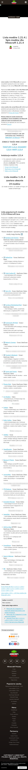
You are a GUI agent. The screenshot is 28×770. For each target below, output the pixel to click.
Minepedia (14, 725)
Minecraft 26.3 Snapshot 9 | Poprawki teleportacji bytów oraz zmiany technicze (15, 610)
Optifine (5, 435)
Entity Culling (7, 420)
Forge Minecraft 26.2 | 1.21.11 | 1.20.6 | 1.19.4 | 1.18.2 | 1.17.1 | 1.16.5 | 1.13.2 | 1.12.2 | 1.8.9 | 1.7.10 (12, 588)
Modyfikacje (14, 710)
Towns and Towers (11, 371)
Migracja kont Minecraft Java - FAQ (14, 686)
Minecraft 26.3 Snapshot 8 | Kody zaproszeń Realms (15, 615)
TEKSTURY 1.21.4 (10, 147)
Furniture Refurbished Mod (13, 305)
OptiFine (14, 703)
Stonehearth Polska (14, 738)
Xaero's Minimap (8, 556)
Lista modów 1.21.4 (14, 688)
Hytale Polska (14, 736)
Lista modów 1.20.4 (14, 690)
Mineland (14, 733)
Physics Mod (7, 384)
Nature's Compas (10, 342)
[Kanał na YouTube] (17, 661)
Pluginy (14, 718)
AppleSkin (6, 514)
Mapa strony (14, 680)
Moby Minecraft (14, 727)
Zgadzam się (22, 767)
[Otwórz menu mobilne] (2, 2)
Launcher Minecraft (14, 699)
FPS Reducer (7, 489)
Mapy (14, 712)
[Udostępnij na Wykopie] (18, 644)
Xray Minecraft (14, 693)
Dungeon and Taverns (12, 238)
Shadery (14, 716)
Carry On (8, 291)
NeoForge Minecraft (14, 695)
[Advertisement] (14, 65)
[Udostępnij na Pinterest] (15, 644)
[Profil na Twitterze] (11, 661)
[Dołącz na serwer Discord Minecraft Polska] (25, 2)
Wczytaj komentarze (7, 630)
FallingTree (8, 257)
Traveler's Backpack (11, 355)
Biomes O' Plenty (8, 460)
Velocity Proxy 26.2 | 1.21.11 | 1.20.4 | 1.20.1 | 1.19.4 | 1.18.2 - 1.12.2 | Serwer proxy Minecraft (15, 620)
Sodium (5, 407)
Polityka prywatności (14, 678)
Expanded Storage (9, 502)
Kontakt (14, 675)
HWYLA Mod (7, 527)
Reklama (14, 673)
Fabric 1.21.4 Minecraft (11, 171)
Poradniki (14, 723)
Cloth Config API (10, 273)
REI (4, 569)
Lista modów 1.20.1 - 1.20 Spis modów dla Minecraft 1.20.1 (13, 594)
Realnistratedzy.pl (14, 744)
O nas (14, 669)
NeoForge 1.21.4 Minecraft (12, 169)
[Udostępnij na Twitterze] (12, 644)
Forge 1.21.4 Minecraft (11, 167)
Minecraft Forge (14, 697)
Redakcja (14, 671)
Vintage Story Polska (14, 742)
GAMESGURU (14, 740)
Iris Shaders (7, 397)
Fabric (14, 721)
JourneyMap (7, 474)
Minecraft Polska (14, 113)
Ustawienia (4, 767)
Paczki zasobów (14, 714)
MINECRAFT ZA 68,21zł (12, 137)
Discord (9, 124)
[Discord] (23, 661)
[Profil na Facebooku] (5, 661)
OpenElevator (7, 449)
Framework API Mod (11, 323)
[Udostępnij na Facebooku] (10, 644)
